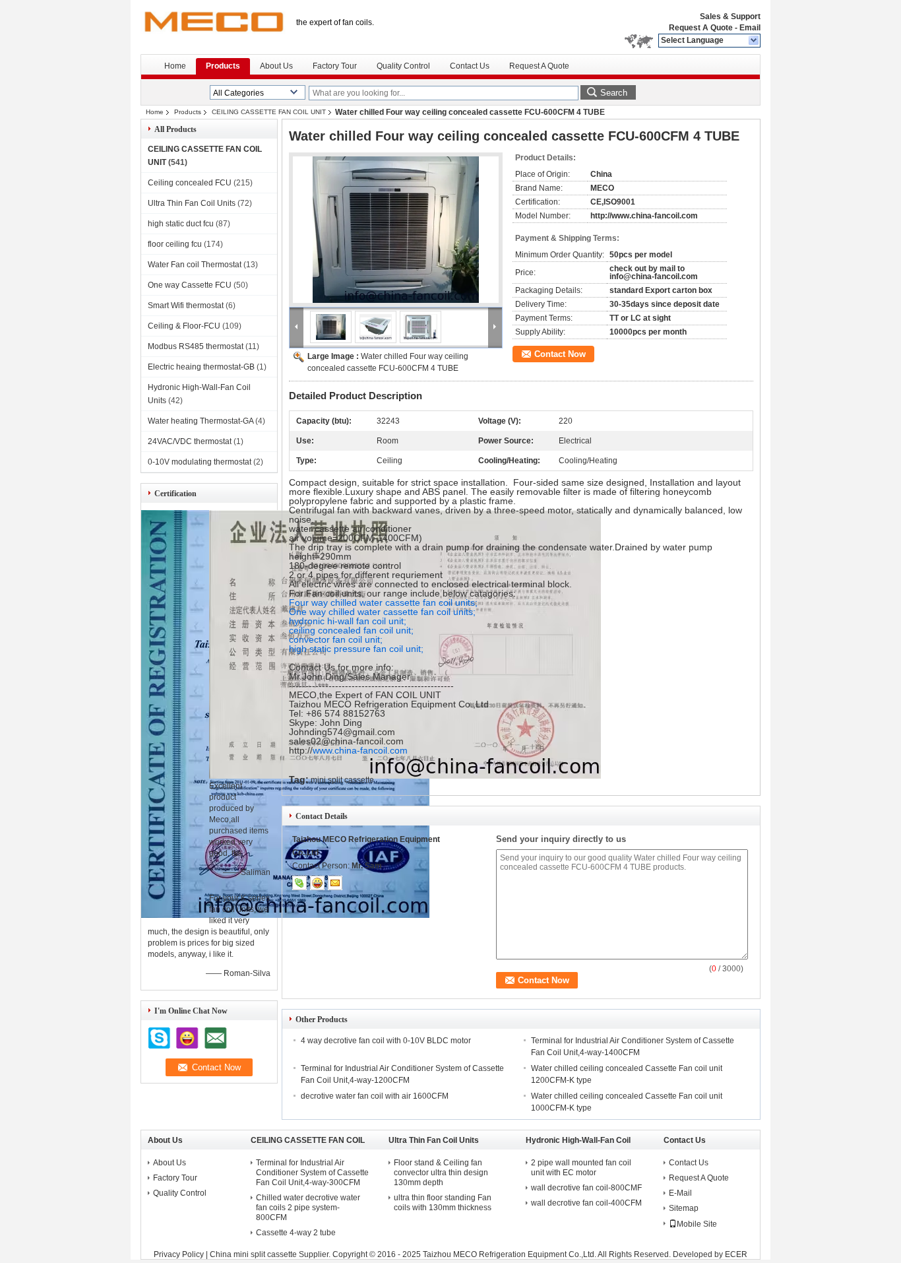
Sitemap (684, 1208)
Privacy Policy (179, 1254)
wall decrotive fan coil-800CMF (586, 1187)
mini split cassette (342, 780)
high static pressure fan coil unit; (356, 648)
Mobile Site (697, 1224)
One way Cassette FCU (190, 285)
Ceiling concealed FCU (190, 182)
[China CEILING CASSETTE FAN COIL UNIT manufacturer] (213, 26)
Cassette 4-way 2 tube (296, 1232)
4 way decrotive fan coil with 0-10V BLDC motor (386, 1040)
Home (175, 66)
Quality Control (403, 66)
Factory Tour (335, 66)
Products (223, 66)
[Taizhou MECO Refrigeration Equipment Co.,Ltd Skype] (299, 883)
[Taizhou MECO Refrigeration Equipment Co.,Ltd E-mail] (335, 883)
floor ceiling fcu (175, 244)
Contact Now (560, 354)
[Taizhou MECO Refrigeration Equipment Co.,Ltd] (754, 41)
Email (750, 27)
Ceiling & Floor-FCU (184, 326)
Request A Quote (701, 27)
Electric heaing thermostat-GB (201, 367)
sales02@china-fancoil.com (346, 741)
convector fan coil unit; (336, 639)
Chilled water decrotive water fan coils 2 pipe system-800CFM (308, 1207)
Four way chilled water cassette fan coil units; (383, 602)
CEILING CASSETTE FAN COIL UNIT (269, 111)
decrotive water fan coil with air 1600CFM (375, 1096)
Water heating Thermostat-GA (200, 421)
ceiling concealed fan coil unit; (351, 630)
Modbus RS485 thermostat (195, 346)
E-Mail (680, 1193)
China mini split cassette (253, 1254)
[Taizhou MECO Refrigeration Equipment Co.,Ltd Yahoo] (317, 883)
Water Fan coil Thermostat (194, 264)
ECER (736, 1254)
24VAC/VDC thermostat (190, 441)
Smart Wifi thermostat (186, 305)
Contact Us (469, 66)
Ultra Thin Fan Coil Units (191, 203)
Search (613, 93)
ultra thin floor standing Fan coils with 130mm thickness (442, 1202)
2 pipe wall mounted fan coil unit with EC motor (581, 1167)
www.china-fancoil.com (360, 750)
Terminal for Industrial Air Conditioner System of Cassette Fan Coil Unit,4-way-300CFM (312, 1172)
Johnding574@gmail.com (342, 732)
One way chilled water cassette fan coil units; (382, 611)
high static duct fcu (181, 223)
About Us (276, 66)
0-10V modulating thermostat (199, 462)
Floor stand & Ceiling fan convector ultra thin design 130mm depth (441, 1172)
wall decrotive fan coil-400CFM (586, 1203)
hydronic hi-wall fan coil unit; (347, 621)
